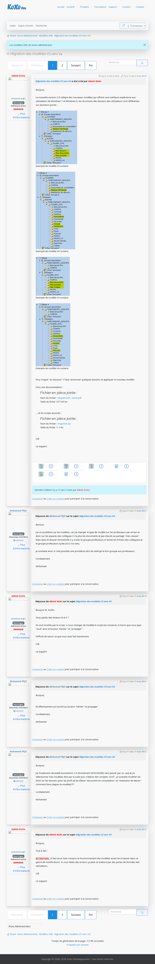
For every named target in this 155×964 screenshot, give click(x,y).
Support (113, 6)
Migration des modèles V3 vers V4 (53, 81)
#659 (144, 76)
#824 (144, 681)
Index (13, 25)
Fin (91, 65)
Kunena (84, 944)
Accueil (60, 6)
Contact (126, 6)
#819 (144, 596)
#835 (144, 751)
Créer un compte (55, 498)
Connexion (37, 498)
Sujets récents (25, 25)
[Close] (144, 45)
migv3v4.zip (64, 423)
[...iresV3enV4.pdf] (127, 466)
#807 (144, 510)
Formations (100, 6)
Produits (84, 6)
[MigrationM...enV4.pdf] (117, 465)
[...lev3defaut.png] (53, 276)
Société (70, 6)
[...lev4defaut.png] (53, 334)
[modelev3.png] (56, 137)
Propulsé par (74, 944)
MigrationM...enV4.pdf (69, 397)
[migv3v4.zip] (66, 473)
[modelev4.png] (55, 210)
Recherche (41, 25)
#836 (144, 829)
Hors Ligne (18, 103)
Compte (140, 6)
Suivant (76, 65)
